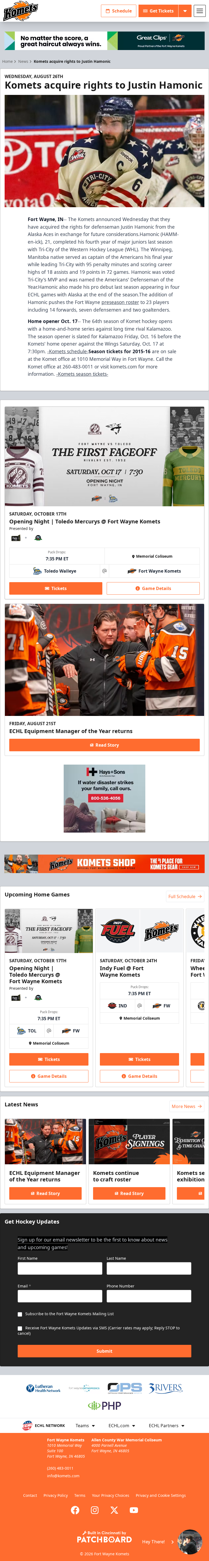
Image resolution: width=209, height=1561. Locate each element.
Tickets (59, 588)
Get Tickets (162, 11)
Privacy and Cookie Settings (161, 1495)
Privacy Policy (56, 1495)
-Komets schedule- (67, 351)
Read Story (107, 745)
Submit (104, 1351)
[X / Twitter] (114, 1510)
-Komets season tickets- (82, 374)
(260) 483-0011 (60, 1468)
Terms (79, 1495)
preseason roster (120, 302)
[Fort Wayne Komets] (20, 11)
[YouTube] (134, 1510)
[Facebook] (75, 1510)
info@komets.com (63, 1475)
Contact (30, 1495)
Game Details (156, 588)
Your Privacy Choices (110, 1495)
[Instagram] (94, 1510)
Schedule (122, 11)
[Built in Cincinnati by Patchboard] (104, 1537)
